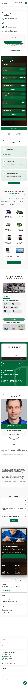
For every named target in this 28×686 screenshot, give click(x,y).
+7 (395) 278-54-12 (19, 2)
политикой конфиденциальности (16, 45)
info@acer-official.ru (7, 612)
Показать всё (14, 119)
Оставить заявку (14, 556)
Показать (14, 520)
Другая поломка (14, 128)
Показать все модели (14, 262)
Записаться (13, 72)
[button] (11, 438)
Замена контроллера (8, 85)
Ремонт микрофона (8, 102)
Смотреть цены (14, 560)
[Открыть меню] (26, 3)
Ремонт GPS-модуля (8, 93)
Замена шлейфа (7, 110)
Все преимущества (14, 182)
